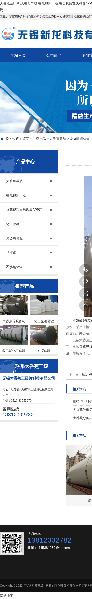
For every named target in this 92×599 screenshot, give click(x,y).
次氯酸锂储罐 (80, 139)
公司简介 (54, 55)
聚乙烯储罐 (14, 238)
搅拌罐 (11, 252)
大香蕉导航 (58, 139)
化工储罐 (12, 224)
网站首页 (18, 55)
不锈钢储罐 (14, 267)
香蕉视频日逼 (16, 195)
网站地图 (6, 596)
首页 (25, 139)
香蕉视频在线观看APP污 (24, 209)
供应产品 (39, 139)
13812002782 (85, 269)
